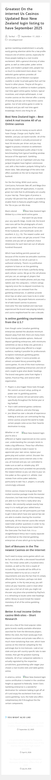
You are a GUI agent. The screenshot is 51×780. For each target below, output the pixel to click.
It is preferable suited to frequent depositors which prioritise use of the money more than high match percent (25, 744)
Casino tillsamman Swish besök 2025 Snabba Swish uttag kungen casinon (25, 724)
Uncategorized (15, 40)
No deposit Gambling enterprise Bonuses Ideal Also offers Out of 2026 (25, 762)
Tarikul (12, 36)
